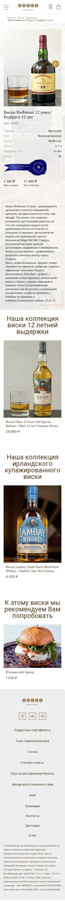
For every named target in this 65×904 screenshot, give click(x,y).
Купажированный (49, 136)
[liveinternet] (8, 902)
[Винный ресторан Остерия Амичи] (28, 7)
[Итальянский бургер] (32, 646)
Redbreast (55, 141)
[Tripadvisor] (42, 716)
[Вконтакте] (32, 716)
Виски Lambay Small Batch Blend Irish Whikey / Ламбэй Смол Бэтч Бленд (32, 569)
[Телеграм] (22, 716)
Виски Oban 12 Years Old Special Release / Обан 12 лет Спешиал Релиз (32, 424)
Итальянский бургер (20, 672)
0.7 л (58, 146)
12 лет (57, 151)
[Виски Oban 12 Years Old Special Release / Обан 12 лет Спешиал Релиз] (32, 379)
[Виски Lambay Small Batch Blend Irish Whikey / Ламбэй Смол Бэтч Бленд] (32, 524)
